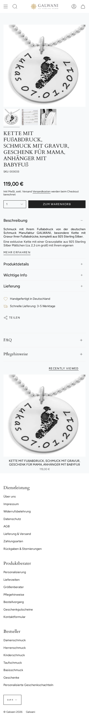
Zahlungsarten (13, 541)
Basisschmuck (13, 670)
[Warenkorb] (83, 6)
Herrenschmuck (14, 648)
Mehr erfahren (16, 252)
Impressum (11, 504)
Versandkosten (42, 191)
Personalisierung (14, 572)
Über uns (9, 496)
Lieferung (11, 286)
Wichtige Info (15, 275)
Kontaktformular (14, 617)
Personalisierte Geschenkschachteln (28, 685)
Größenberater (13, 587)
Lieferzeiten (11, 580)
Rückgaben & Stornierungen (22, 549)
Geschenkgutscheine (18, 609)
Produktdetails (16, 264)
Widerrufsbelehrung (17, 511)
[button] (14, 6)
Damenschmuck (14, 640)
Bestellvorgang (13, 602)
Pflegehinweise (15, 354)
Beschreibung (15, 220)
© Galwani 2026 (12, 711)
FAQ (7, 340)
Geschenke (11, 677)
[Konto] (73, 6)
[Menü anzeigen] (5, 6)
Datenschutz (12, 519)
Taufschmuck (12, 663)
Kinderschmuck (14, 655)
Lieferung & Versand (17, 534)
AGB (6, 526)
